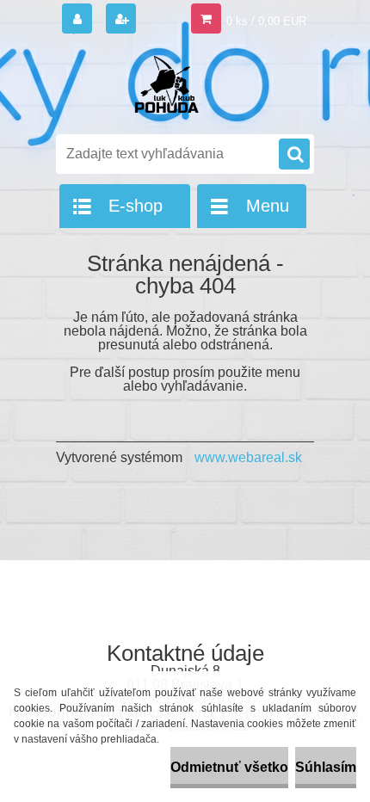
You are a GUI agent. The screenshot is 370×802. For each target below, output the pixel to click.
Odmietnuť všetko (229, 767)
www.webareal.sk (248, 457)
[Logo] (174, 84)
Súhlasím (325, 767)
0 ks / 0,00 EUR (266, 21)
